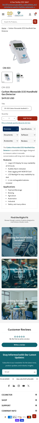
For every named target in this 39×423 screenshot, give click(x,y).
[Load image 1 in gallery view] (7, 77)
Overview (7, 129)
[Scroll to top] (34, 416)
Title (3, 104)
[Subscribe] (34, 372)
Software (24, 135)
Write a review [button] (19, 345)
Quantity (5, 114)
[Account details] (30, 14)
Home (4, 28)
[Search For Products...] (35, 21)
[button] (3, 14)
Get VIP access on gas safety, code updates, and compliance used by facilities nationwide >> (19, 6)
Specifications (26, 129)
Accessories (8, 141)
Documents (8, 135)
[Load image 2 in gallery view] (19, 77)
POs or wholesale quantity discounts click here (16, 123)
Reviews (24, 141)
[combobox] (17, 21)
